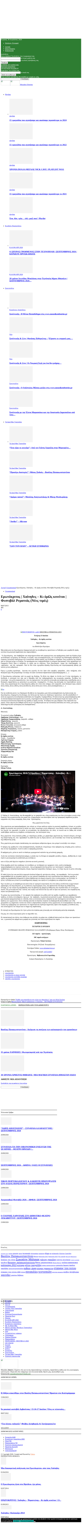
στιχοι (23, 1272)
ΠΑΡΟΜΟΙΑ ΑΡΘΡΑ (8, 1005)
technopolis (55, 1253)
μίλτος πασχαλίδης (33, 1265)
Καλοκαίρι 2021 (43, 1256)
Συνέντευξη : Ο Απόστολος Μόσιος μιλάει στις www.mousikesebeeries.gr (40, 388)
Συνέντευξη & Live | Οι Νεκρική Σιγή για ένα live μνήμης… (35, 363)
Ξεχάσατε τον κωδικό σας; (10, 65)
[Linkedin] (36, 616)
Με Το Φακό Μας (11, 1326)
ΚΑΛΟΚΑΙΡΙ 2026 (16, 247)
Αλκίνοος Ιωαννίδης (65, 1253)
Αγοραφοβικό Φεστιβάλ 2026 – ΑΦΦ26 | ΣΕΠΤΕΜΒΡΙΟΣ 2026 (29, 1200)
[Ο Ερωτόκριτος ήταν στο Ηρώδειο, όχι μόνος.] (6, 1480)
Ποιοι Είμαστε (10, 49)
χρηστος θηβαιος (17, 1275)
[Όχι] (35, 1521)
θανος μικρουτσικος (43, 1262)
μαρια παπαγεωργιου (49, 1265)
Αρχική (7, 47)
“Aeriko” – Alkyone (18, 521)
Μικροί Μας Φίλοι (11, 1329)
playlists (12, 116)
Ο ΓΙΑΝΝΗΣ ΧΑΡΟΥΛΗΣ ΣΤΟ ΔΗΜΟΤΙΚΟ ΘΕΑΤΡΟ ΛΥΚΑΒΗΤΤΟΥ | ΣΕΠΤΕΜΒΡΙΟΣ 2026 (25, 1217)
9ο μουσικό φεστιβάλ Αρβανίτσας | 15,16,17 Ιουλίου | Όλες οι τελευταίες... (33, 1409)
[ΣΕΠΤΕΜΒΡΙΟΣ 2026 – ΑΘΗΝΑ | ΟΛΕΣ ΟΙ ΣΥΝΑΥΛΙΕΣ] (6, 1161)
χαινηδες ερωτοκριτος (12, 979)
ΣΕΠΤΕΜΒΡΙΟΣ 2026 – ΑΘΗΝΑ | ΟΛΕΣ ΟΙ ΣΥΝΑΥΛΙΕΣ (27, 1165)
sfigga (47, 1253)
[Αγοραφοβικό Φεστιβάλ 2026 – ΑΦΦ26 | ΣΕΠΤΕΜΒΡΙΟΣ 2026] (6, 1195)
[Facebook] (4, 616)
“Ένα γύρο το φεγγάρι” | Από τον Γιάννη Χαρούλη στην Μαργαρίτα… (40, 448)
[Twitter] (12, 616)
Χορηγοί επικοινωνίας (12, 1356)
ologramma (34, 1253)
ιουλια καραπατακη (70, 1262)
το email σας (25, 72)
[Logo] (5, 85)
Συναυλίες (8, 1350)
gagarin (10, 1253)
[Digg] (43, 616)
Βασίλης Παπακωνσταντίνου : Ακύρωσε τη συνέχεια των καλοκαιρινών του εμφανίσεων (39, 1029)
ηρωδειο (4, 1262)
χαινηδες (6, 1274)
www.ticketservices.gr (47, 948)
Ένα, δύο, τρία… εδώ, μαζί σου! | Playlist (27, 218)
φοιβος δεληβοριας (71, 1272)
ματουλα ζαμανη (62, 1265)
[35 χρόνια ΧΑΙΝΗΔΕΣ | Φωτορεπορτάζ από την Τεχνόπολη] (12, 1048)
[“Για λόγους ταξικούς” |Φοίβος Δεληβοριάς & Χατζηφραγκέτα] (6, 1419)
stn (50, 1253)
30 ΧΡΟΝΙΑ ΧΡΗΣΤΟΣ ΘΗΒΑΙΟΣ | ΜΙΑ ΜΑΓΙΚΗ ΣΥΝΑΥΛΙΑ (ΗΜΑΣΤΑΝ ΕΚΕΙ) (38, 1075)
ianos (20, 1253)
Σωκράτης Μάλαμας (28, 1259)
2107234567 (48, 952)
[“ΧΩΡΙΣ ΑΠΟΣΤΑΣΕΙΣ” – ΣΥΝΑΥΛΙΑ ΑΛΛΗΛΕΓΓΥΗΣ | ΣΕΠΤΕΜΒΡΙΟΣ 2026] (6, 1124)
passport (41, 1253)
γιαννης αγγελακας (63, 1260)
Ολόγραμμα (9, 1335)
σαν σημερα (9, 1343)
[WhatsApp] (28, 616)
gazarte (15, 1253)
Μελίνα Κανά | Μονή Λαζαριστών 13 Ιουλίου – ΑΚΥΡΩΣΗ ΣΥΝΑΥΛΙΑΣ (37, 1001)
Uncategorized (11, 588)
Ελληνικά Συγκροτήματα (13, 1314)
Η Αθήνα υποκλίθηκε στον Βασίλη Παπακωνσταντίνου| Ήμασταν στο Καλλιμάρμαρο (38, 1393)
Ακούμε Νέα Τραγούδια (13, 1308)
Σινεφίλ (7, 1345)
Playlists (8, 94)
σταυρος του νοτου (65, 1268)
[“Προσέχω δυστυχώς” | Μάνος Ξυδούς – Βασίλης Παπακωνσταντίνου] (21, 466)
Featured (8, 1301)
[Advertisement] (41, 564)
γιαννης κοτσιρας (75, 1260)
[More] (51, 616)
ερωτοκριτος (9, 973)
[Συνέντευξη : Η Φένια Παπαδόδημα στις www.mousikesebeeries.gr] (21, 308)
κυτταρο (20, 1265)
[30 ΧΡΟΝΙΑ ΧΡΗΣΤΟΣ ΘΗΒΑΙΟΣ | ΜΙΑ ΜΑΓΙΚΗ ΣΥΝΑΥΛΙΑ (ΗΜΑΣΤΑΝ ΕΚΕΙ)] (12, 1071)
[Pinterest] (20, 616)
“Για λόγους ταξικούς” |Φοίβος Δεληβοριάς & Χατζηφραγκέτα (28, 1424)
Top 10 (7, 1305)
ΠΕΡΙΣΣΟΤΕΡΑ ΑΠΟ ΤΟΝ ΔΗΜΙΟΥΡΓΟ (33, 1005)
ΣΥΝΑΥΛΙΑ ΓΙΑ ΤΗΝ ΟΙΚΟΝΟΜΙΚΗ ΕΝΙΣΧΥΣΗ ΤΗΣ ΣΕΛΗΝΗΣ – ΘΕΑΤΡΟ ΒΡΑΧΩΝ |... (26, 1148)
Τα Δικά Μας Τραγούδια (13, 422)
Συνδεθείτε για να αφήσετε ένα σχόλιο (14, 1083)
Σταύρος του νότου (8, 1260)
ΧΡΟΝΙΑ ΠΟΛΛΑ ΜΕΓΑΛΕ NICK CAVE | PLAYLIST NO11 (36, 169)
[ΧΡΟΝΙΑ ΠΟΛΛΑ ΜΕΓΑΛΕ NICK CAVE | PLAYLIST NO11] (21, 163)
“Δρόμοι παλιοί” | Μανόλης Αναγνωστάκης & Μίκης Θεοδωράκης (38, 497)
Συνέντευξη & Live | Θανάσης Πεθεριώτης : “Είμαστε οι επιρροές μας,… (41, 338)
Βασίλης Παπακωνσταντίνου (17, 1256)
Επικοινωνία (9, 51)
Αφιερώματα (9, 1310)
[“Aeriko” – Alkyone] (21, 515)
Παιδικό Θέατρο (10, 1337)
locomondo (26, 1253)
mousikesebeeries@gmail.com (20, 1374)
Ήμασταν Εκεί (10, 1316)
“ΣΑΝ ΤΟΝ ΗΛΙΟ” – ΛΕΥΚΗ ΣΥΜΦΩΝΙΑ (29, 546)
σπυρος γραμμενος (45, 1268)
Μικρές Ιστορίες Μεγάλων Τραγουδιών (18, 1327)
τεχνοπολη (45, 1271)
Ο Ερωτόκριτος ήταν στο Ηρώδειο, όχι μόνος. (21, 1484)
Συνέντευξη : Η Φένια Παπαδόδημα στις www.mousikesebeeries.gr (38, 314)
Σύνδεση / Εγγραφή (11, 43)
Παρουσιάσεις (10, 1339)
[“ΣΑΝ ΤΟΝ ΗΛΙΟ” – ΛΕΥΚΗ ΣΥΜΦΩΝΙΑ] (21, 540)
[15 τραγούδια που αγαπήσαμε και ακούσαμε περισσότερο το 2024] (21, 114)
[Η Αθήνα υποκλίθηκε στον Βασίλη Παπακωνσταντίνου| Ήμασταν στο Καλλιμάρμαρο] (6, 1389)
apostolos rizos (4, 1253)
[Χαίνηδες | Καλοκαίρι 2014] (6, 1509)
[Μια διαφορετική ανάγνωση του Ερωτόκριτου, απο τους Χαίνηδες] (3, 1464)
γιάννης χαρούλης (48, 1259)
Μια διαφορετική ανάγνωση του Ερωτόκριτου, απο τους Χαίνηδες (30, 1468)
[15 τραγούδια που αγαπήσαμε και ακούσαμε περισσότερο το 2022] (21, 139)
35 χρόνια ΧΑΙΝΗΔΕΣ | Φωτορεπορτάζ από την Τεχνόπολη (27, 1052)
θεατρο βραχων (57, 1262)
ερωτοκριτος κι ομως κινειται (15, 975)
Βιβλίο (7, 1312)
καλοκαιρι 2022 (9, 1265)
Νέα (10, 334)
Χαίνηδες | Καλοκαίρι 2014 (13, 1513)
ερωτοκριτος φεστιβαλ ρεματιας (16, 977)
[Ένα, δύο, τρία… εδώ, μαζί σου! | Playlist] (21, 212)
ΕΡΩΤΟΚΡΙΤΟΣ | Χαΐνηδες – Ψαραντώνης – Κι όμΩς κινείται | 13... (31, 1500)
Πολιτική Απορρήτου (8, 67)
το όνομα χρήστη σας (28, 58)
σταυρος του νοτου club (11, 1272)
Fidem (32, 1454)
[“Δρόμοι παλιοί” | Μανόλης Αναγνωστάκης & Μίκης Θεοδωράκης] (21, 491)
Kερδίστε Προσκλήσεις (13, 226)
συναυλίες (32, 1271)
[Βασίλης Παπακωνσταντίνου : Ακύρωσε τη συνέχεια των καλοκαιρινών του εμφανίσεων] (12, 1025)
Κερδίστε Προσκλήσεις (13, 1322)
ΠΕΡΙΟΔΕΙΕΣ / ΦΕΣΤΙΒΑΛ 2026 (17, 1341)
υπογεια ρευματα (57, 1272)
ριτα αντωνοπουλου (16, 1269)
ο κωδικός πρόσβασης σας (30, 60)
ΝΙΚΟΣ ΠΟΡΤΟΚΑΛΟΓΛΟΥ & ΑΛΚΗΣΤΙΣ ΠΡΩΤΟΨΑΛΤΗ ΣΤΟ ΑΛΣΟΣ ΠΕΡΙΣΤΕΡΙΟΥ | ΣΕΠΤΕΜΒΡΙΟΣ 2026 (28, 1182)
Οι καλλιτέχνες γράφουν (13, 1333)
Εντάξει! (16, 1521)
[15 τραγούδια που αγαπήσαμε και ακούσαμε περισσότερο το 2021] (21, 188)
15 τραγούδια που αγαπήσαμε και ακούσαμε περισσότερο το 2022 (38, 145)
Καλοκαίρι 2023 (53, 1256)
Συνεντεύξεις (9, 288)
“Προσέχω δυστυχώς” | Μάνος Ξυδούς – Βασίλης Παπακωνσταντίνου (39, 472)
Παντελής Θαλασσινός (71, 1256)
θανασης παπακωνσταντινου (21, 1262)
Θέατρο (36, 1256)
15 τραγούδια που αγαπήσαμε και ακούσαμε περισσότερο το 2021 (38, 194)
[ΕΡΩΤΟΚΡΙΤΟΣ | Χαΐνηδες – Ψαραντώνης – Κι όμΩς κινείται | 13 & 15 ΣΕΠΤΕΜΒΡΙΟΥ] (3, 1496)
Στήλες (7, 1349)
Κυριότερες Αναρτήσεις (17, 310)
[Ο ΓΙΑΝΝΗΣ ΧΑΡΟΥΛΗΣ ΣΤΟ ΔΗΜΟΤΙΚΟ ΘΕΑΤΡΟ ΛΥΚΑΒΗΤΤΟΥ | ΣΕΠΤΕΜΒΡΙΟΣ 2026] (6, 1212)
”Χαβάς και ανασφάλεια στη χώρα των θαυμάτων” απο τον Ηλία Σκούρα (40, 1000)
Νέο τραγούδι (61, 1256)
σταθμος (8, 1347)
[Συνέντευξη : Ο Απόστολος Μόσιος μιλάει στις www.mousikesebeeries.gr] (21, 382)
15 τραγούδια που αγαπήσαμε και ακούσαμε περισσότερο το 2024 (38, 120)
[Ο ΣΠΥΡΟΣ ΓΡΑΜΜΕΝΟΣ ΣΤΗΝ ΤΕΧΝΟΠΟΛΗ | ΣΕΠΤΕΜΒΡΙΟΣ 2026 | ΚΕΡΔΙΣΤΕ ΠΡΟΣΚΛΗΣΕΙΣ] (21, 245)
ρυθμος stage (30, 1268)
